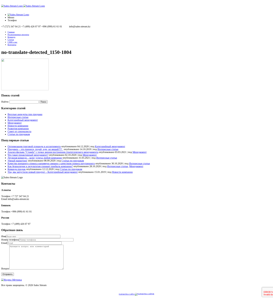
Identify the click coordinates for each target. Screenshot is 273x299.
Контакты (12, 44)
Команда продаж (17, 169)
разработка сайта (127, 294)
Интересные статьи (18, 117)
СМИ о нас (12, 42)
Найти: (5, 101)
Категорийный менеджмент (23, 120)
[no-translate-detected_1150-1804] (25, 89)
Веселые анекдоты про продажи (25, 114)
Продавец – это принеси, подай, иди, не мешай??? (35, 149)
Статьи (11, 39)
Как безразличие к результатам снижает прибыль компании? (40, 166)
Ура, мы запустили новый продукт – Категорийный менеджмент (43, 172)
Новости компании (18, 125)
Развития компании (18, 128)
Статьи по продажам (19, 134)
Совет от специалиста (19, 131)
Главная (11, 32)
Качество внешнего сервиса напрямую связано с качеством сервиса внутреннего (51, 163)
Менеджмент (15, 123)
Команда (11, 37)
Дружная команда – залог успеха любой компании (35, 157)
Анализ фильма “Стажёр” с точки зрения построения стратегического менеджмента (53, 152)
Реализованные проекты (18, 34)
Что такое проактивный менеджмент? (28, 155)
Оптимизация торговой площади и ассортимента (34, 146)
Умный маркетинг (17, 160)
